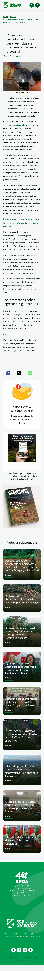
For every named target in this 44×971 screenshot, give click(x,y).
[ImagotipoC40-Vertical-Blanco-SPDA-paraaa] (22, 872)
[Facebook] (8, 373)
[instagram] (25, 950)
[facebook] (13, 950)
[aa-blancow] (22, 920)
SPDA (19, 957)
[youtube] (30, 950)
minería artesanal (16, 125)
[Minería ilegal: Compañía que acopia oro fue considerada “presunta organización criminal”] (21, 222)
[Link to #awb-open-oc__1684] (37, 5)
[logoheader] (12, 3)
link (35, 304)
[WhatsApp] (30, 373)
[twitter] (19, 950)
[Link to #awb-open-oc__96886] (31, 5)
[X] (19, 373)
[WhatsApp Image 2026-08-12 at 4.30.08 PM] (22, 486)
